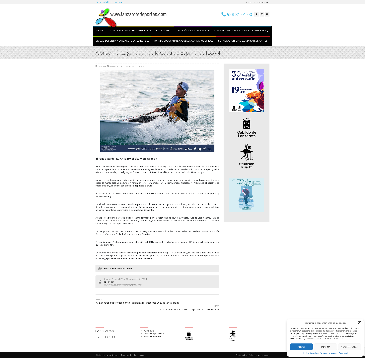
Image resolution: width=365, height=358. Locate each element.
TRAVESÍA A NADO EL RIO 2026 (193, 31)
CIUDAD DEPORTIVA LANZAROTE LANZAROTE (121, 41)
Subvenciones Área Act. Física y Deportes (240, 31)
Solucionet (253, 355)
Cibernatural (264, 355)
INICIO (99, 31)
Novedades (135, 66)
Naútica (113, 66)
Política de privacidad (328, 353)
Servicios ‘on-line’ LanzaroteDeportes (242, 41)
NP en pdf (109, 281)
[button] (359, 322)
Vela (142, 66)
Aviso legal (343, 353)
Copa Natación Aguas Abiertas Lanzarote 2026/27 (141, 31)
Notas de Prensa (123, 66)
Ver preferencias (349, 346)
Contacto (250, 2)
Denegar (325, 346)
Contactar (106, 331)
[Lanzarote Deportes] (131, 18)
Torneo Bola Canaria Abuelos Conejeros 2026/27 (184, 41)
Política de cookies (311, 353)
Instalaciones (263, 2)
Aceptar (301, 346)
